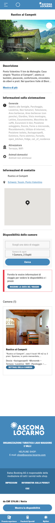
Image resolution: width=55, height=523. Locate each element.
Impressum (11, 483)
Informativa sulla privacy (36, 483)
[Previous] (5, 15)
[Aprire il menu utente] (18, 4)
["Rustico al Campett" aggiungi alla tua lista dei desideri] (49, 26)
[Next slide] (52, 40)
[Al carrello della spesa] (12, 4)
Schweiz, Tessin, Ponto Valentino (25, 182)
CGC (27, 488)
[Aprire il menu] (6, 4)
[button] (27, 58)
